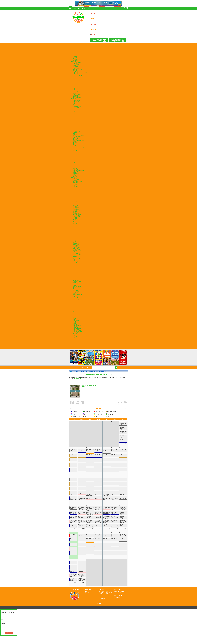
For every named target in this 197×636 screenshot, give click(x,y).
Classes (85, 414)
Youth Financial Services (77, 97)
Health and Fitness (76, 290)
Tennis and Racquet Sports (77, 305)
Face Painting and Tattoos (77, 194)
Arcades (74, 102)
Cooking (74, 227)
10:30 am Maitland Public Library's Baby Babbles (106, 470)
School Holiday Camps (76, 54)
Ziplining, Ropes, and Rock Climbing (78, 147)
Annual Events (75, 313)
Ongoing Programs (76, 416)
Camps (72, 43)
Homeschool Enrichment (77, 237)
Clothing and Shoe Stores (77, 261)
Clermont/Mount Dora (117, 6)
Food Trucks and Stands (77, 196)
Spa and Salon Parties (76, 215)
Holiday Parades (75, 327)
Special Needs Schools (76, 78)
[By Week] (77, 403)
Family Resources (73, 84)
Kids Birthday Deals (76, 201)
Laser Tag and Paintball (76, 120)
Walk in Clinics (75, 176)
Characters (74, 187)
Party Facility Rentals (76, 206)
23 (70, 532)
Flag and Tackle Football (77, 286)
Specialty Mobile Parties (76, 216)
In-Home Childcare (76, 68)
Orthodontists (75, 168)
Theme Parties (75, 218)
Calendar (74, 8)
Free (96, 416)
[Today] (82, 403)
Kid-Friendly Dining (76, 269)
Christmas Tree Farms (76, 315)
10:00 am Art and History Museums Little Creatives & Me (98, 521)
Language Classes (76, 239)
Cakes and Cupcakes (76, 183)
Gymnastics (74, 289)
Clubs (73, 226)
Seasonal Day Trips (76, 339)
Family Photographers (76, 89)
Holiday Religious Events (77, 328)
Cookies (74, 190)
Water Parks (75, 146)
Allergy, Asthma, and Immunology (78, 149)
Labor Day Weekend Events (77, 333)
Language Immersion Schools (77, 69)
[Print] (120, 403)
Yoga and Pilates (75, 311)
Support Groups (75, 95)
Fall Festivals (75, 318)
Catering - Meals (75, 186)
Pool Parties (74, 212)
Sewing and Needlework (76, 249)
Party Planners (75, 208)
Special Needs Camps (76, 55)
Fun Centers (75, 112)
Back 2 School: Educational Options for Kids (123, 428)
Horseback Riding (75, 292)
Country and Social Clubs (77, 106)
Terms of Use (87, 592)
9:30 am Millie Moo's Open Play (106, 455)
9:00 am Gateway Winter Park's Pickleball (114, 464)
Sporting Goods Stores (76, 275)
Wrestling (74, 310)
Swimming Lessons (76, 304)
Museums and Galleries (76, 126)
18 (86, 505)
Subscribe (9, 632)
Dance (74, 229)
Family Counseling (76, 160)
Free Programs (75, 235)
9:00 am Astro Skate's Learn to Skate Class (123, 498)
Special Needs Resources (77, 94)
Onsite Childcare (75, 71)
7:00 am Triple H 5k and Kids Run (123, 469)
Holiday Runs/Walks (76, 329)
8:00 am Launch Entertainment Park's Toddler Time (123, 493)
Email (2, 619)
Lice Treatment (75, 165)
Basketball (74, 282)
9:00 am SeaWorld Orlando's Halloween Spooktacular (73, 567)
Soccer (74, 300)
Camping (74, 105)
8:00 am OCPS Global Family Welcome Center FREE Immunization (90, 451)
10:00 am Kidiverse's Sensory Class (81, 493)
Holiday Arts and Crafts (76, 323)
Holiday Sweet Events (76, 332)
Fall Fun (74, 319)
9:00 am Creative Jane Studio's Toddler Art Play (81, 459)
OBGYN (74, 166)
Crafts (74, 228)
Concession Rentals (76, 189)
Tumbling (74, 306)
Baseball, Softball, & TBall (77, 281)
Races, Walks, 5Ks (99, 411)
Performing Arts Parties (76, 210)
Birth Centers (75, 151)
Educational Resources (76, 65)
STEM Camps (75, 56)
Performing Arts (75, 246)
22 (119, 505)
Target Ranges (75, 139)
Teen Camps (75, 57)
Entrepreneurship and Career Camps (79, 50)
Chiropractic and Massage (77, 155)
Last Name (3, 627)
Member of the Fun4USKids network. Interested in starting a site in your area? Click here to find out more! (105, 592)
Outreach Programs (76, 244)
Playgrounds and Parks (76, 128)
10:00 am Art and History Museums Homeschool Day (114, 553)
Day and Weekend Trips (76, 107)
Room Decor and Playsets (77, 273)
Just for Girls (75, 238)
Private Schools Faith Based (77, 74)
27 (103, 532)
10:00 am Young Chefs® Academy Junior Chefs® (97, 544)
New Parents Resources (76, 92)
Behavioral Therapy (76, 150)
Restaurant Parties (76, 213)
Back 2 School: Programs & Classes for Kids (123, 436)
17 (78, 505)
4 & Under (74, 221)
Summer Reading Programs (77, 254)
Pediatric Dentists (75, 169)
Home (70, 8)
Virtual (74, 255)
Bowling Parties (75, 182)
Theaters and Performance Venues (78, 140)
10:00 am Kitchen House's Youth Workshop (89, 521)
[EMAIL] (125, 403)
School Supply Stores (76, 274)
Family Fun (75, 411)
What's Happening (73, 312)
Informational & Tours (111, 411)
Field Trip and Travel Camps (77, 51)
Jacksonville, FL (102, 597)
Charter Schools (75, 63)
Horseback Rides (75, 117)
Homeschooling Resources (77, 91)
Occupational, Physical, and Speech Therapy (80, 167)
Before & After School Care (77, 62)
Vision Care (74, 175)
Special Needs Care (76, 173)
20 (103, 505)
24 (78, 532)
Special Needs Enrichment (77, 250)
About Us (86, 595)
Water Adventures (75, 145)
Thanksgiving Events (76, 344)
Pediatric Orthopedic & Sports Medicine (79, 170)
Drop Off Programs (76, 64)
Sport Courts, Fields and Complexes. (79, 135)
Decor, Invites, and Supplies (77, 191)
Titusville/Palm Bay (102, 6)
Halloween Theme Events (77, 322)
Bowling (74, 104)
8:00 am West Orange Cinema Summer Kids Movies (98, 450)
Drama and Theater (76, 230)
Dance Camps (75, 49)
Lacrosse (74, 293)
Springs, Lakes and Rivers (77, 136)
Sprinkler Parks (75, 137)
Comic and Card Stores (76, 262)
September (122, 408)
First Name (3, 623)
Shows (74, 341)
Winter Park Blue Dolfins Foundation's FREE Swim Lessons (123, 508)
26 (94, 532)
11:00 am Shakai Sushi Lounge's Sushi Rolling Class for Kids (81, 553)
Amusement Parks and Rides (77, 100)
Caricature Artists (75, 184)
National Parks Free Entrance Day (89, 535)
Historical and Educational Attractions (79, 116)
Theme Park (86, 416)
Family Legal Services (76, 88)
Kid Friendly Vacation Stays (77, 119)
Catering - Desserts (76, 185)
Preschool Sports (75, 296)
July (73, 408)
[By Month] (72, 403)
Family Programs (75, 232)
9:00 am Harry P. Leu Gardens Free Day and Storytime (81, 455)
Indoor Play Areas (75, 118)
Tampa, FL (102, 595)
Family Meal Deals (76, 266)
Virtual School (75, 82)
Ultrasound (74, 174)
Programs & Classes (74, 220)
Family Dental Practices (76, 161)
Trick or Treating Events (76, 345)
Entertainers (75, 193)
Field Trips (74, 109)
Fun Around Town (73, 98)
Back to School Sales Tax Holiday (123, 424)
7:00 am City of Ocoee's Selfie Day (89, 479)
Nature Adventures (76, 127)
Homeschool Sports (76, 291)
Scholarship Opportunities (77, 77)
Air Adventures (75, 99)
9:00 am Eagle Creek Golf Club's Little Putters (73, 521)
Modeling (74, 241)
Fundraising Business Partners (78, 90)
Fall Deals (74, 317)
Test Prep (74, 79)
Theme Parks (75, 141)
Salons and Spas (75, 132)
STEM (74, 251)
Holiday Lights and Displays (77, 325)
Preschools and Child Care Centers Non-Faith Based (81, 73)
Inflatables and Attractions (77, 200)
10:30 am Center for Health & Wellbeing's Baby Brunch (81, 498)
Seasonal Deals (75, 340)
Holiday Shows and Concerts (77, 331)
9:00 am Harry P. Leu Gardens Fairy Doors (114, 459)
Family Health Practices (76, 162)
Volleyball (74, 307)
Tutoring (74, 81)
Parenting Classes (75, 245)
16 (70, 505)
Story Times (74, 252)
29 (119, 532)
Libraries (74, 121)
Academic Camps (75, 45)
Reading (74, 76)
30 (70, 560)
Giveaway (88, 8)
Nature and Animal (76, 243)
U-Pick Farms (75, 347)
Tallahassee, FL (102, 598)
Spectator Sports (75, 134)
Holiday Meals (75, 326)
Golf (73, 288)
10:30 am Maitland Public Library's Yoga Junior (81, 521)
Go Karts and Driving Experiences (78, 114)
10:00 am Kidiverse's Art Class (106, 464)
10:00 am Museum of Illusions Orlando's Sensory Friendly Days (106, 517)
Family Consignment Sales (77, 320)
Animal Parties (75, 178)
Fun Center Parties (76, 198)
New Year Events (75, 334)
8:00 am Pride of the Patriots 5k (123, 525)
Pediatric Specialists (76, 171)
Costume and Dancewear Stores (78, 264)
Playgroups (74, 93)
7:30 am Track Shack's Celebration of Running (123, 484)
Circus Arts (74, 225)
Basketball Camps (75, 46)
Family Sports (75, 285)
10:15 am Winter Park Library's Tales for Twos (106, 553)
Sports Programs (73, 279)
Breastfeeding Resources (77, 153)
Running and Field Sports (77, 297)
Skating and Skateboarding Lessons (78, 299)
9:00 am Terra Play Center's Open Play (114, 455)
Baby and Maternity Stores (77, 258)
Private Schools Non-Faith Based (78, 75)
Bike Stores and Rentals (76, 259)
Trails (73, 144)
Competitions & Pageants (100, 414)
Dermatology (75, 157)
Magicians (74, 202)
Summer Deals (75, 343)
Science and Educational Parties (78, 214)
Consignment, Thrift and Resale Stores (79, 263)
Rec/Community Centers (77, 131)
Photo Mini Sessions (76, 336)
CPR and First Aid (75, 156)
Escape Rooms (75, 108)
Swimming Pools (75, 138)
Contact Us (87, 596)
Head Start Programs (76, 66)
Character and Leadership (77, 224)
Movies (74, 125)
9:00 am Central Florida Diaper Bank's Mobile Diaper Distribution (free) (106, 451)
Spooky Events (75, 342)
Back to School (75, 314)
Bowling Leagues (75, 283)
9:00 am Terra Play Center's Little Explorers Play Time (81, 450)
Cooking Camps (75, 48)
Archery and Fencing (76, 280)
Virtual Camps (75, 59)
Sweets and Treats (76, 276)
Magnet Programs (75, 70)
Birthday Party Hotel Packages (77, 181)
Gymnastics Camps (76, 52)
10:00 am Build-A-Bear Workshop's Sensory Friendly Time (90, 525)
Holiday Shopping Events (77, 330)
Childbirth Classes (75, 154)
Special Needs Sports (76, 301)
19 (94, 505)
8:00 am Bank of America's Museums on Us (123, 440)
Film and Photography (76, 233)
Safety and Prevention (76, 247)
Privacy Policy (87, 594)
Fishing (74, 110)
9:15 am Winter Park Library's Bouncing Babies (89, 548)
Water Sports (75, 308)
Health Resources (73, 148)
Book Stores (75, 260)
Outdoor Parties (75, 205)
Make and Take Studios (76, 123)
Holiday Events (75, 324)
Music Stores (75, 272)
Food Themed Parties (76, 195)
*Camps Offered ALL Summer (77, 44)
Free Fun (74, 111)
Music (73, 242)
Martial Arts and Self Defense (77, 294)
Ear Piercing (75, 265)
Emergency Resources (76, 86)
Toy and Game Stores (76, 278)
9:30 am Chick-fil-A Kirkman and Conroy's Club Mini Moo (90, 470)
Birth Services (75, 152)
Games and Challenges (76, 113)
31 (78, 560)
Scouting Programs (76, 248)
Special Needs (87, 411)
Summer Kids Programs (76, 253)
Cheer (74, 284)
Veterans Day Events (76, 348)
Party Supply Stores (76, 209)
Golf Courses (75, 115)
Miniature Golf (75, 124)
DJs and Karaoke (75, 192)
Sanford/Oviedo (86, 6)
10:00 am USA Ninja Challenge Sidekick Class (98, 493)
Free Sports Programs (76, 287)
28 (111, 532)
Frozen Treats (75, 268)
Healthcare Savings (76, 163)
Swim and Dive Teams (76, 303)
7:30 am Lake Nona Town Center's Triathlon (123, 513)
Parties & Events (73, 177)
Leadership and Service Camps (78, 53)
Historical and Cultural (76, 236)
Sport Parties (75, 217)
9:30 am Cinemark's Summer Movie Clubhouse (98, 470)
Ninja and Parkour (75, 295)
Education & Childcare (74, 61)
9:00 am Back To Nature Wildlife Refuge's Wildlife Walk (73, 498)
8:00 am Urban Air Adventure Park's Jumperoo (122, 489)
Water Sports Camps (76, 60)
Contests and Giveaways (77, 316)
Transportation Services (76, 80)
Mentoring (74, 240)
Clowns (74, 188)
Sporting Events (76, 414)
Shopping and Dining (74, 257)
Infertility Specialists (76, 164)
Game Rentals (75, 199)
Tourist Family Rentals (76, 277)
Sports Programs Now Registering (78, 302)
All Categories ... (110, 416)
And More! (101, 599)
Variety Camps (75, 58)
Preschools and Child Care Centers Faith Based (80, 72)
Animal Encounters (76, 101)
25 (86, 532)
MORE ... (125, 443)
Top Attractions (75, 142)
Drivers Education (75, 231)
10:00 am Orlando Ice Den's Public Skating (106, 459)
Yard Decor (74, 219)
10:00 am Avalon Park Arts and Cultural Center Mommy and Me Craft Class (106, 494)
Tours (73, 143)
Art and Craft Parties (76, 179)
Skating (74, 133)
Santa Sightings (75, 338)
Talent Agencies (75, 96)
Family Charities (75, 87)
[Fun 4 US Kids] (78, 16)
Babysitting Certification (76, 223)
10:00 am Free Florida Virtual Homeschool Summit (115, 525)
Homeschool (75, 67)
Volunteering (75, 256)
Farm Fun (74, 321)
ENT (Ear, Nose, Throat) (76, 158)
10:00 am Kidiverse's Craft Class (98, 498)
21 (111, 505)
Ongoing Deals (75, 335)
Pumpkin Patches (75, 337)
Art (73, 222)
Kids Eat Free (75, 270)
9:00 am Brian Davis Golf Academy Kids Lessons (123, 544)
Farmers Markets (75, 267)
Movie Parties (75, 203)
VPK (73, 83)
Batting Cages (75, 103)
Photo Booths (75, 211)
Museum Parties (75, 204)
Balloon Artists (75, 180)
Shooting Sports (75, 298)
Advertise (83, 8)
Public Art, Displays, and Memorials (78, 129)
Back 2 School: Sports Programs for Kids (123, 432)
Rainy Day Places (75, 130)
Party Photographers (76, 207)
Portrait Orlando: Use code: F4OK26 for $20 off (89, 386)
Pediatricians (75, 172)
